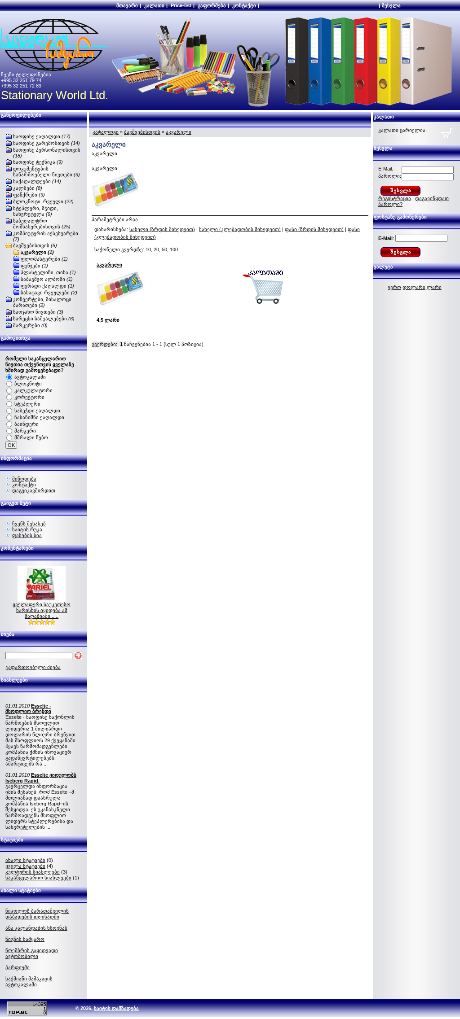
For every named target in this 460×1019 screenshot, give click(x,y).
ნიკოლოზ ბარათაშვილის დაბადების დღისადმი (37, 913)
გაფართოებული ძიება (33, 667)
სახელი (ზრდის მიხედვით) (162, 229)
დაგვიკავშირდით (33, 490)
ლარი (434, 287)
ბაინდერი (26, 424)
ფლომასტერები (44, 259)
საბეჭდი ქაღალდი (37, 410)
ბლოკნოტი (28, 383)
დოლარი (413, 287)
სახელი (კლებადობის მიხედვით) (240, 229)
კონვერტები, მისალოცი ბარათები (42, 302)
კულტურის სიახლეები (32, 872)
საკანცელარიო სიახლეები (38, 877)
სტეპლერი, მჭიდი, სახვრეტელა (35, 211)
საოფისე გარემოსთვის (46, 143)
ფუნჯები (34, 265)
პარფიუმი (17, 967)
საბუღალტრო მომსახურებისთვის (42, 223)
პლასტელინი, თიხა (48, 272)
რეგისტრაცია (394, 198)
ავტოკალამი (30, 377)
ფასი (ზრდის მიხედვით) (314, 229)
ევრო (394, 287)
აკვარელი (37, 252)
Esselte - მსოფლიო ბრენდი (28, 708)
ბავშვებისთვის (35, 245)
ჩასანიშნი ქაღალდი (39, 417)
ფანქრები (29, 194)
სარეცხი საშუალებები (44, 318)
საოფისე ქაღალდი (42, 136)
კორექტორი (29, 397)
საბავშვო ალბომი (47, 279)
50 (164, 249)
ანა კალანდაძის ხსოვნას (36, 928)
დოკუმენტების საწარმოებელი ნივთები (46, 171)
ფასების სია (27, 535)
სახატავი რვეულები (49, 292)
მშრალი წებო (31, 437)
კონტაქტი (244, 5)
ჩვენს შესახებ (29, 523)
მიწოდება (24, 478)
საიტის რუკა (27, 529)
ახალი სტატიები (25, 860)
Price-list (181, 5)
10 (148, 249)
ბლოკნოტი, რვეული (43, 201)
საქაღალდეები (37, 181)
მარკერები (30, 325)
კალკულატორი (33, 390)
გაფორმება (212, 5)
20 (156, 249)
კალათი (154, 5)
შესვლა (391, 5)
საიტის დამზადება (116, 1008)
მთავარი (127, 5)
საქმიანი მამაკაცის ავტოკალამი (29, 981)
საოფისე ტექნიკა (38, 162)
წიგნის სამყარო (24, 939)
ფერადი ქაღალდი (47, 286)
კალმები (27, 188)
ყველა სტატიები (25, 866)
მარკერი (25, 430)
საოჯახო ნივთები (38, 312)
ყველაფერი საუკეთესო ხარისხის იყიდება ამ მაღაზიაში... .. (42, 610)
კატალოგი (106, 132)
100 (174, 249)
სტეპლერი (27, 404)
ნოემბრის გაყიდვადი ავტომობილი (31, 953)
